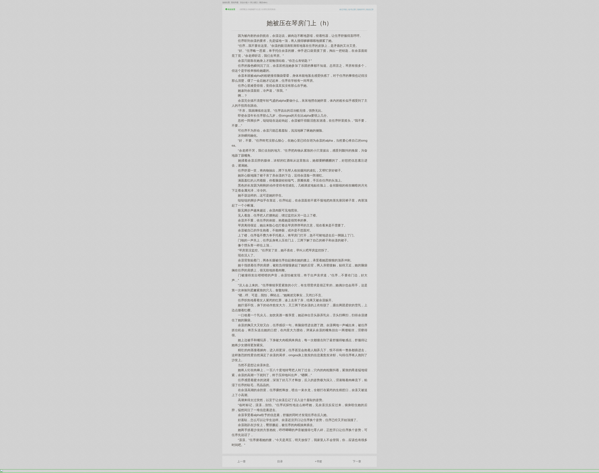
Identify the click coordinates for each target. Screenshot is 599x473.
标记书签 (343, 9)
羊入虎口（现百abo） (259, 2)
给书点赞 (352, 9)
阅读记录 (370, 9)
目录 (280, 461)
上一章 (241, 461)
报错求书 (361, 9)
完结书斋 (235, 2)
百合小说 (244, 2)
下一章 (357, 461)
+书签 (318, 461)
